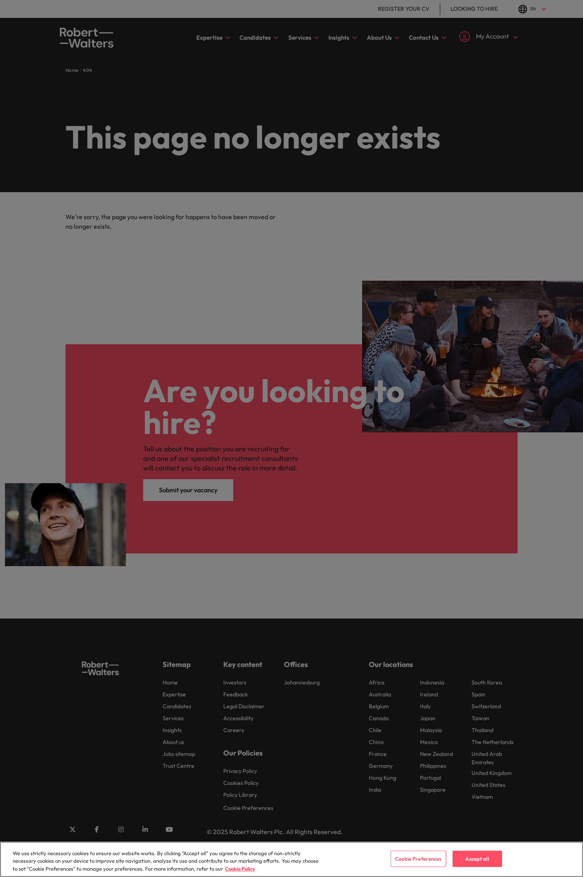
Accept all (477, 858)
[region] (291, 859)
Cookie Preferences (418, 858)
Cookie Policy (240, 868)
